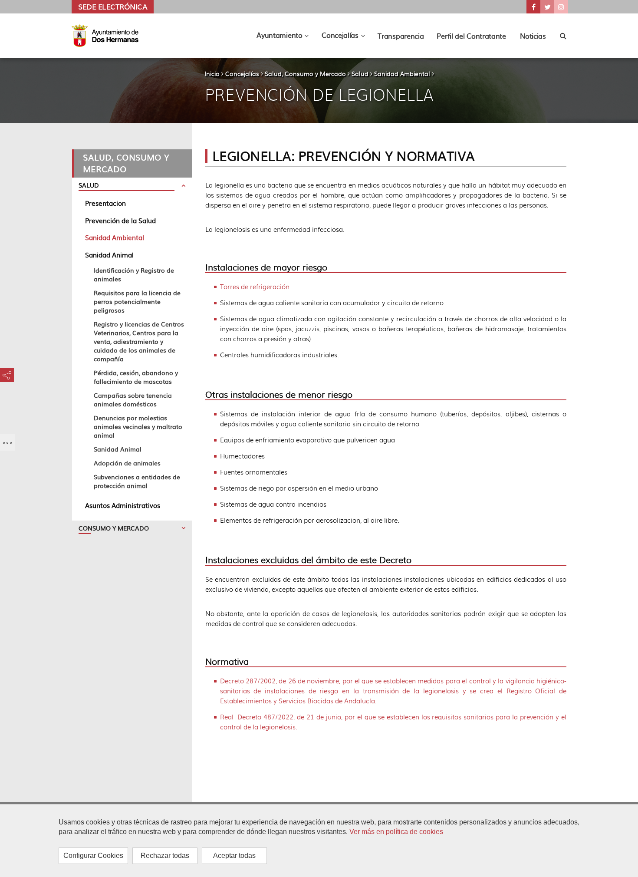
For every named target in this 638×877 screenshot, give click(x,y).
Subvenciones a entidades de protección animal (137, 481)
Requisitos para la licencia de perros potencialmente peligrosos (137, 301)
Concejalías (242, 73)
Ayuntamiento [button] (286, 37)
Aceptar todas (234, 855)
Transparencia (401, 35)
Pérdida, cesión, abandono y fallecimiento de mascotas (136, 377)
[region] (319, 840)
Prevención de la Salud (120, 220)
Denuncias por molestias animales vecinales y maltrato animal (138, 426)
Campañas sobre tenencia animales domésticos (133, 399)
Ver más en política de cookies (396, 831)
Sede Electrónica (112, 6)
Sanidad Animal (109, 255)
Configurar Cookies (93, 855)
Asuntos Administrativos (122, 505)
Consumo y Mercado (114, 528)
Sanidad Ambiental (402, 73)
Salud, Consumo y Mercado (305, 73)
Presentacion (105, 203)
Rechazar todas (165, 855)
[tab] (132, 186)
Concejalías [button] (346, 37)
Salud (360, 73)
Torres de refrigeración (254, 286)
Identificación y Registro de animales (134, 274)
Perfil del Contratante (471, 35)
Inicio (212, 73)
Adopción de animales (127, 462)
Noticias (533, 35)
